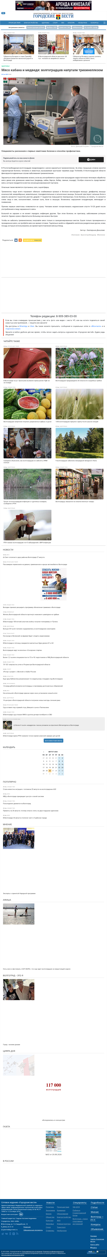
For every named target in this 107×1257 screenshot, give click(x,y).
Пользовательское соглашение (32, 1251)
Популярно (9, 781)
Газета (6, 1126)
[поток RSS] (17, 1233)
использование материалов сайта (13, 1255)
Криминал (61, 1210)
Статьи (94, 1207)
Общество (50, 1217)
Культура (71, 23)
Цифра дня (9, 1051)
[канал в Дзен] (13, 1233)
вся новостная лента (53, 740)
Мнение (7, 824)
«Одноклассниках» (13, 329)
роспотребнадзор (89, 235)
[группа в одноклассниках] (10, 1233)
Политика (50, 1207)
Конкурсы (94, 23)
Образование (62, 1214)
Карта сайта (94, 1245)
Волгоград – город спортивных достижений (80, 1221)
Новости (8, 549)
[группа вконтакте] (6, 1233)
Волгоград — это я (96, 1218)
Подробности (97, 1202)
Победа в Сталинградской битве (79, 1213)
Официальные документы (33, 1230)
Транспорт (61, 1227)
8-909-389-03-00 (66, 316)
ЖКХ (62, 23)
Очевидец (50, 1230)
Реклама (93, 1236)
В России (8, 1161)
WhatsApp (23, 326)
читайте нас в (32, 240)
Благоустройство (31, 23)
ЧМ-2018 (76, 1207)
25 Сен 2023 (4, 74)
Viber (32, 326)
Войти (94, 1248)
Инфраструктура (64, 1224)
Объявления (97, 1229)
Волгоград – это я (13, 975)
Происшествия (14, 23)
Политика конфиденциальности (53, 1251)
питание (76, 235)
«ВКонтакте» (96, 326)
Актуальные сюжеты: (17, 27)
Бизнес (49, 1214)
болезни (101, 235)
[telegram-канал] (2, 1234)
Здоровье (45, 23)
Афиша (7, 899)
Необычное (82, 23)
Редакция (27, 1227)
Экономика (50, 1210)
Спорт (55, 23)
